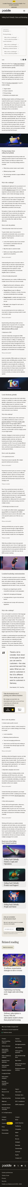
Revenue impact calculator (6, 1108)
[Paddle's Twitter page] (18, 1166)
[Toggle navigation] (24, 11)
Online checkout (6, 1046)
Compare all (18, 1158)
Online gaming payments (19, 1051)
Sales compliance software (6, 1056)
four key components (12, 83)
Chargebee (18, 1129)
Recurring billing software (6, 1042)
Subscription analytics (5, 1077)
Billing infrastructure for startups (20, 1064)
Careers (6, 1123)
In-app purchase (6, 1073)
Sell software (18, 1047)
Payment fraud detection (5, 1061)
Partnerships (5, 1130)
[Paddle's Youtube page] (22, 1166)
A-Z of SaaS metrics (7, 1112)
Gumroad (17, 1151)
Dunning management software (5, 1083)
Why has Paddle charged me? (10, 1026)
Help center (18, 1091)
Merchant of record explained (10, 1029)
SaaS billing (18, 1041)
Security (4, 1181)
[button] (9, 709)
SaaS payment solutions (5, 1066)
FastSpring (18, 1126)
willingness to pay (10, 190)
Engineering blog (6, 1098)
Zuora (16, 1135)
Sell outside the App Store (20, 1056)
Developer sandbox (20, 1098)
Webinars (4, 1101)
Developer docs (19, 1095)
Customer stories (6, 1104)
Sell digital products (20, 1044)
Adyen (16, 1132)
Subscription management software (5, 1051)
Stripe (16, 1119)
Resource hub (5, 1091)
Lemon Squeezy (19, 1123)
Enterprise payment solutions (20, 1069)
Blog (3, 1095)
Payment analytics (6, 1070)
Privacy (4, 1178)
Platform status (7, 1032)
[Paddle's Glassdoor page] (25, 1166)
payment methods (6, 421)
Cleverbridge (18, 1148)
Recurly (17, 1139)
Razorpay (17, 1145)
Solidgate (17, 1142)
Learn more (14, 7)
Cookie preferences (7, 1172)
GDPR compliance (19, 1104)
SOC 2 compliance (20, 1101)
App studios (18, 1060)
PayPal (17, 1155)
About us (4, 1119)
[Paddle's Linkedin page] (14, 1166)
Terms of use (5, 1175)
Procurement (5, 1133)
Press (3, 1126)
